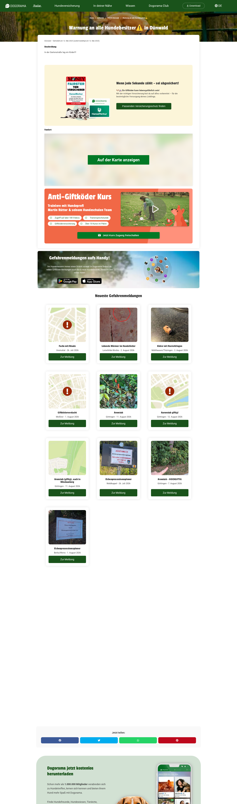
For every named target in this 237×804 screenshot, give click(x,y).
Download (194, 5)
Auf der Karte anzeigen (118, 159)
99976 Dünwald (113, 18)
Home (92, 18)
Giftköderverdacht (67, 412)
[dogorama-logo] (15, 6)
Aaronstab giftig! (169, 412)
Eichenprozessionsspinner (118, 479)
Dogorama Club (159, 5)
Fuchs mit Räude (67, 346)
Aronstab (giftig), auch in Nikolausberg (67, 480)
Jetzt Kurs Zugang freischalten (120, 235)
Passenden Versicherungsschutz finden (143, 106)
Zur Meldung (67, 356)
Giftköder (100, 18)
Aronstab (118, 412)
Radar (37, 5)
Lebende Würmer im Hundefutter (119, 346)
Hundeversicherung (67, 5)
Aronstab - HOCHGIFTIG (170, 479)
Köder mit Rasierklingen (169, 346)
